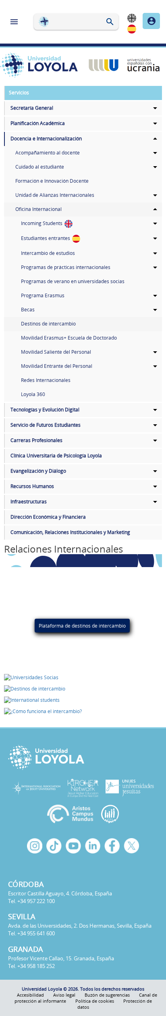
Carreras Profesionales (36, 440)
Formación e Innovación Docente (52, 180)
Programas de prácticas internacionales (65, 267)
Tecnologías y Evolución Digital (44, 409)
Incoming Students (42, 223)
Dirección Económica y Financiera (48, 516)
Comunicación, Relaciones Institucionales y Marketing (70, 532)
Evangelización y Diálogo (38, 470)
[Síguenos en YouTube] (73, 845)
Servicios (19, 92)
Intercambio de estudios (48, 253)
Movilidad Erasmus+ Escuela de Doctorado (69, 337)
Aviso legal (64, 995)
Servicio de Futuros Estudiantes (45, 424)
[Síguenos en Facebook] (112, 845)
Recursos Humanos (32, 486)
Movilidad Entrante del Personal (56, 366)
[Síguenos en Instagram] (34, 845)
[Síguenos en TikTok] (54, 845)
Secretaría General (31, 107)
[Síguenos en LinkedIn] (92, 845)
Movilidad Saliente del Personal (56, 351)
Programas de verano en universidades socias (72, 281)
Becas (28, 309)
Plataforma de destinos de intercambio (82, 625)
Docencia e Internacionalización (46, 138)
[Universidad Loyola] (83, 757)
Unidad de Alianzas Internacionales (54, 195)
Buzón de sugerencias (107, 995)
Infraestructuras (28, 501)
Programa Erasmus (42, 295)
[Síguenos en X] (131, 845)
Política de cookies (94, 1001)
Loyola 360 (33, 394)
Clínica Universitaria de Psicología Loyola (56, 455)
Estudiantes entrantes (46, 238)
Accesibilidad (30, 995)
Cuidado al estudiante (39, 166)
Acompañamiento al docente (47, 152)
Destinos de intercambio (48, 323)
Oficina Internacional (38, 209)
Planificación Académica (37, 123)
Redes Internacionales (46, 380)
